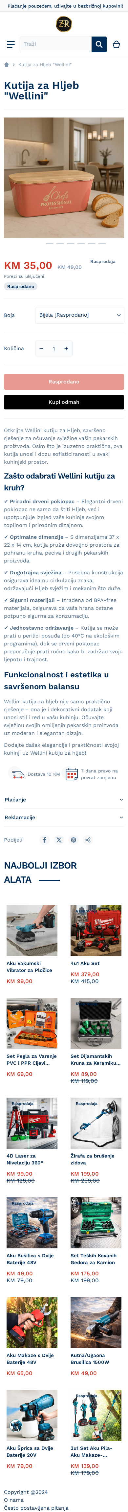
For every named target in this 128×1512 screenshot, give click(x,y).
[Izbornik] (11, 44)
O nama (14, 1500)
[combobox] (56, 44)
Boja (9, 315)
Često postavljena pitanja (36, 1508)
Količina (14, 348)
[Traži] (99, 44)
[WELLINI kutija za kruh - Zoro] (49, 243)
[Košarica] (116, 44)
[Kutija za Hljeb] (32, 243)
